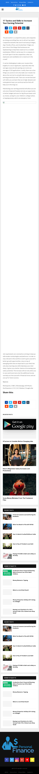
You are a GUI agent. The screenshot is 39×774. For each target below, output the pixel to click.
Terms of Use (14, 2)
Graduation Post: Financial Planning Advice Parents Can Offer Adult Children (24, 572)
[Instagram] (17, 760)
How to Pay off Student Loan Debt (23, 544)
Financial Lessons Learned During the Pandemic (24, 515)
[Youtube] (27, 760)
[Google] (22, 760)
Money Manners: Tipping (20, 580)
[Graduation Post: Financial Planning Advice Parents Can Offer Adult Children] (7, 573)
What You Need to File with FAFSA (23, 524)
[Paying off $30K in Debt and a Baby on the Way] (7, 556)
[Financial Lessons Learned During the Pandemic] (7, 517)
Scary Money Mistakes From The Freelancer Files (18, 499)
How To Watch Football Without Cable (24, 534)
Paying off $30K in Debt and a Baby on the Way (24, 554)
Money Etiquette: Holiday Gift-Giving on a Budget (24, 600)
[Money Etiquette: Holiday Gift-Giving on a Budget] (7, 602)
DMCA (7, 2)
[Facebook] (7, 760)
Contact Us (30, 2)
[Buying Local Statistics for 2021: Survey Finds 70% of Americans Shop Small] (7, 612)
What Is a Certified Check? (21, 590)
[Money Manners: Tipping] (7, 582)
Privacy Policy (22, 2)
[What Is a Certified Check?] (7, 592)
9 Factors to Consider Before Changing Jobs (18, 441)
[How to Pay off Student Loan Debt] (7, 546)
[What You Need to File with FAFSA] (7, 527)
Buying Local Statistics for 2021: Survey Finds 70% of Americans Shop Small (24, 611)
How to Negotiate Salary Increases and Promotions (16, 470)
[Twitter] (12, 760)
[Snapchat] (32, 760)
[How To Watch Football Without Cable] (7, 536)
